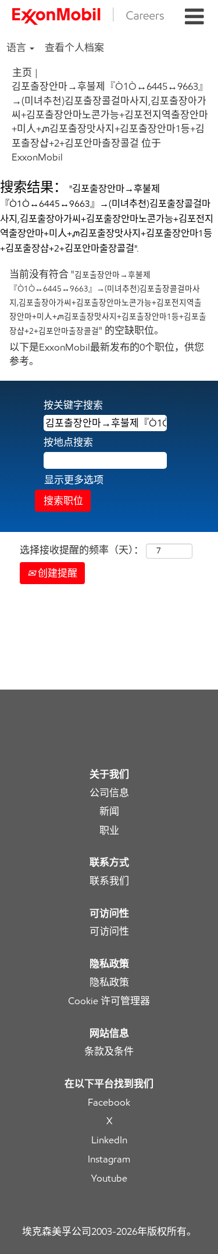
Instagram (109, 1159)
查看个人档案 (74, 47)
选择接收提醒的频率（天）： (82, 550)
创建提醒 (56, 573)
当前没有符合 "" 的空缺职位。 (107, 302)
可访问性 (109, 931)
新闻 (109, 811)
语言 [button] (17, 47)
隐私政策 (109, 982)
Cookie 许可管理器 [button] (109, 1001)
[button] (194, 17)
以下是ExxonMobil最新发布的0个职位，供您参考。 (106, 354)
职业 (109, 830)
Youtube (109, 1178)
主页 (22, 72)
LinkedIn (109, 1140)
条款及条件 (109, 1051)
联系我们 (109, 881)
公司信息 (109, 793)
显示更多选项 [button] (73, 480)
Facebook (109, 1102)
